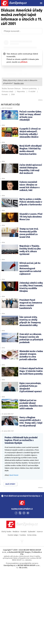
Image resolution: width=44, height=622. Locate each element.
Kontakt (24, 532)
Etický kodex (6, 532)
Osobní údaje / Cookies (17, 535)
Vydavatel (31, 532)
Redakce (16, 532)
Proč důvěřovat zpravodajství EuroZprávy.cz (22, 496)
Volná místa (31, 535)
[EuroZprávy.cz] (16, 3)
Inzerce (40, 532)
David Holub (13, 475)
